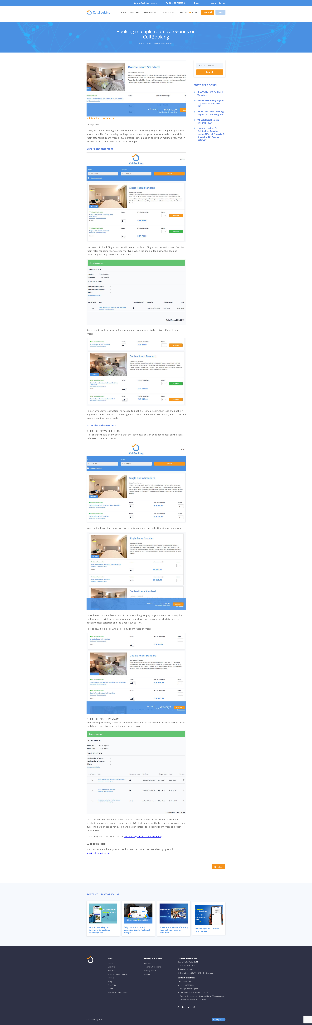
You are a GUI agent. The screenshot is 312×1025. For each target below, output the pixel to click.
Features (134, 12)
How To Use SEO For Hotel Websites (210, 93)
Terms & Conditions (152, 967)
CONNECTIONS (169, 12)
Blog (194, 12)
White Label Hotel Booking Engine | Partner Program (210, 113)
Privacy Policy (150, 970)
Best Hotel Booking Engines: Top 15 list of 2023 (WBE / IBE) (211, 103)
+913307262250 (187, 985)
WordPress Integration (117, 992)
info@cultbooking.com (147, 3)
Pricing (111, 978)
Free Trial (208, 12)
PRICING (183, 12)
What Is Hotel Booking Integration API (208, 121)
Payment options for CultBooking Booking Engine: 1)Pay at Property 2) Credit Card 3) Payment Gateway (210, 134)
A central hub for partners (119, 974)
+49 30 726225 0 (187, 965)
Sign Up (222, 3)
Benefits (111, 967)
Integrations (150, 12)
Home (123, 12)
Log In (213, 3)
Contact (147, 963)
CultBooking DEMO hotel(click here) (142, 836)
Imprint (147, 974)
